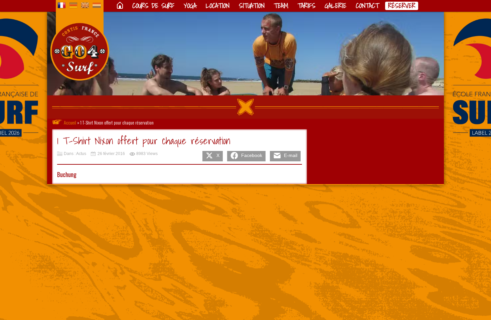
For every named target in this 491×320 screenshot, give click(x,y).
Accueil (70, 122)
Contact (367, 5)
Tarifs (306, 5)
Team (281, 5)
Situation (252, 5)
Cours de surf (153, 5)
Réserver (401, 5)
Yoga (190, 5)
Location (217, 5)
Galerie (335, 5)
